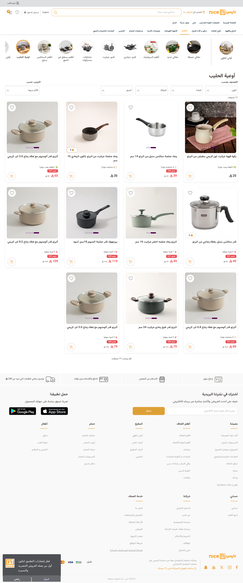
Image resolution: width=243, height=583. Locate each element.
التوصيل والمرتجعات (133, 515)
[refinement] (8, 90)
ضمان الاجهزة (136, 536)
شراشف (186, 449)
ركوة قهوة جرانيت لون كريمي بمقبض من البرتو (211, 157)
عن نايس (186, 515)
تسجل (149, 411)
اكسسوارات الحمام (86, 457)
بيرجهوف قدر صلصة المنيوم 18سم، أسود (95, 242)
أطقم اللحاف (184, 435)
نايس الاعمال (184, 550)
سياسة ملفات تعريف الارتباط (177, 529)
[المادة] (173, 91)
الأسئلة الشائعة (135, 522)
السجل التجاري (183, 508)
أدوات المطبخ (136, 449)
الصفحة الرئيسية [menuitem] (229, 22)
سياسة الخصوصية (181, 522)
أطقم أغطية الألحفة (181, 443)
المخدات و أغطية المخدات (178, 457)
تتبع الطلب (233, 515)
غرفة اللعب (42, 443)
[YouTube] (213, 567)
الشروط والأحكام (182, 536)
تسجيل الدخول (33, 12)
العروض (139, 529)
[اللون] (208, 91)
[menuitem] (209, 23)
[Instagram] (229, 567)
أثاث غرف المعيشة (229, 435)
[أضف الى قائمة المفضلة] (190, 107)
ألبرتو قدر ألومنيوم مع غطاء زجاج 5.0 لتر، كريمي (92, 327)
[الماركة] (138, 91)
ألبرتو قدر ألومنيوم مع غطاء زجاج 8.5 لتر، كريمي (32, 242)
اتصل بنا (138, 508)
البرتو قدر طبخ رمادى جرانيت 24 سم (158, 327)
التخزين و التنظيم (39, 449)
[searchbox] (116, 12)
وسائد (235, 478)
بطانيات (186, 478)
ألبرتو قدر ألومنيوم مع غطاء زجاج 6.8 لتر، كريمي (211, 327)
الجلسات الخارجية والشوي (226, 457)
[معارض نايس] (222, 12)
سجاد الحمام (89, 449)
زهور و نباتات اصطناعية (227, 485)
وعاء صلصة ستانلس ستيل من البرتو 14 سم (153, 157)
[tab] (213, 148)
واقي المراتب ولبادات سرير (178, 464)
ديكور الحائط (232, 464)
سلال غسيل (89, 464)
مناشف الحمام (88, 435)
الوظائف (186, 543)
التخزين (139, 457)
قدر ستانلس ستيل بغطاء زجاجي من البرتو (214, 242)
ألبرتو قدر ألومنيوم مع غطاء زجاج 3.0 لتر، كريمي (32, 157)
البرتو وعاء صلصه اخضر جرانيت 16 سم (156, 242)
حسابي (234, 508)
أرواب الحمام (89, 443)
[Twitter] (221, 567)
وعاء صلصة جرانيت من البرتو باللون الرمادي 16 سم (92, 159)
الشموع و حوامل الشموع (226, 449)
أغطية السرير (184, 471)
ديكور (45, 435)
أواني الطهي (137, 435)
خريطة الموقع (136, 543)
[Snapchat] (206, 567)
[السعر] (103, 91)
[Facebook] (237, 567)
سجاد (235, 471)
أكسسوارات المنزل (229, 443)
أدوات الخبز (137, 443)
